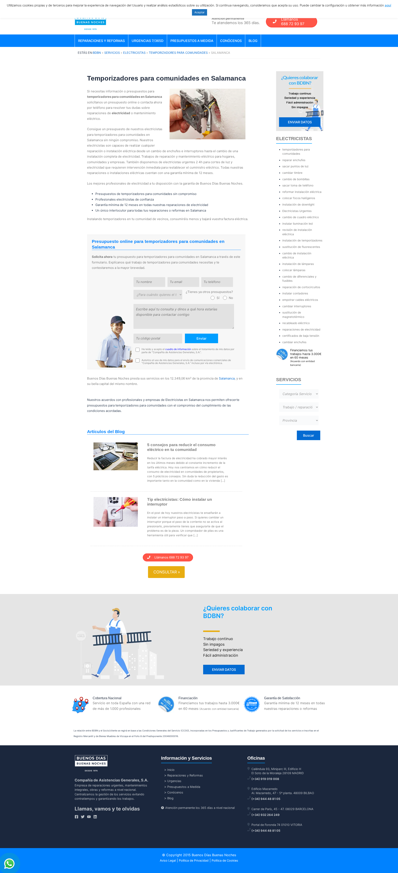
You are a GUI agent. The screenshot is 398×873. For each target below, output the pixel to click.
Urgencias (174, 781)
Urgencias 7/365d (148, 41)
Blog (253, 41)
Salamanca (227, 378)
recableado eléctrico (296, 323)
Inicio (171, 769)
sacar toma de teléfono (297, 185)
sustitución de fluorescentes (301, 247)
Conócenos (231, 41)
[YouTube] (89, 817)
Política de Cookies (225, 860)
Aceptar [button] (199, 12)
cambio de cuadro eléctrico (300, 217)
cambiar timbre (292, 172)
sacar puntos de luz (295, 166)
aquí (388, 5)
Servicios (112, 52)
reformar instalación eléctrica (302, 191)
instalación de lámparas (298, 264)
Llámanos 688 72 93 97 (169, 557)
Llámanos (292, 21)
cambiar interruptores (296, 306)
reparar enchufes (293, 160)
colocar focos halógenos (298, 198)
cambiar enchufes (294, 342)
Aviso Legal (168, 860)
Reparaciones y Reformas (101, 41)
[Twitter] (83, 817)
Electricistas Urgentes (297, 211)
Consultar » (166, 571)
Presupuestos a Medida (191, 41)
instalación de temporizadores (302, 240)
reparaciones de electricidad (301, 329)
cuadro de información (178, 349)
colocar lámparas (293, 270)
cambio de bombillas (295, 179)
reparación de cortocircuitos (301, 287)
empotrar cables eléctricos (300, 299)
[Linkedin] (95, 817)
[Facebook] (76, 817)
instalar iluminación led (297, 223)
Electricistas (134, 52)
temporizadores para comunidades (178, 52)
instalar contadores (295, 293)
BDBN (97, 52)
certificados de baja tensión (300, 335)
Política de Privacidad (194, 860)
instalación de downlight (298, 204)
